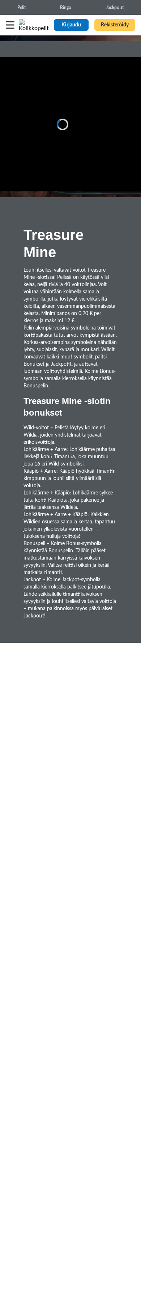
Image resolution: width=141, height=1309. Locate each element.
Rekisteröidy (115, 24)
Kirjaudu (71, 24)
